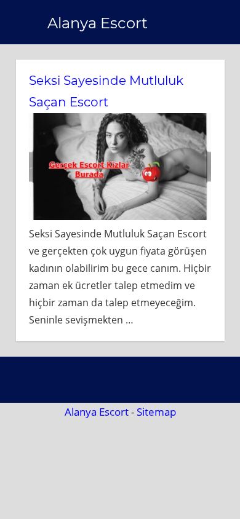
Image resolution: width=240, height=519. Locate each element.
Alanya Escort (97, 23)
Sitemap (156, 412)
